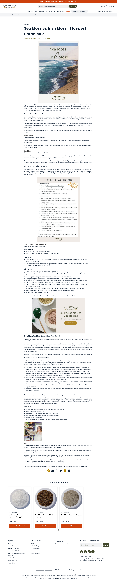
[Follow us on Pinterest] (69, 470)
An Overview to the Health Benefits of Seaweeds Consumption (45, 409)
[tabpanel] (20, 507)
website (67, 467)
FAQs (9, 543)
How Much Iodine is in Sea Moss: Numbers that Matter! (42, 415)
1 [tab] (58, 530)
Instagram (84, 467)
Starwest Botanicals (30, 398)
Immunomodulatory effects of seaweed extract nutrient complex (46, 419)
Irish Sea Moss (37, 117)
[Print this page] (56, 470)
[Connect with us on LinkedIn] (65, 470)
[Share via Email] (52, 470)
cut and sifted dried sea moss (40, 171)
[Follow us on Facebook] (48, 470)
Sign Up (105, 545)
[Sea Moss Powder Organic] (71, 498)
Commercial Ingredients (105, 11)
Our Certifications (13, 558)
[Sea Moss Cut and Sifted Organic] (45, 498)
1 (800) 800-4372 (85, 557)
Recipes (26, 24)
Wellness (41, 11)
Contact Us (11, 546)
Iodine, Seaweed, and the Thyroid (36, 411)
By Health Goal (50, 11)
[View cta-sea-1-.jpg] (58, 316)
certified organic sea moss (51, 398)
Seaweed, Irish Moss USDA (34, 417)
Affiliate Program (36, 546)
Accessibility (11, 563)
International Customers (15, 551)
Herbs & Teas (32, 11)
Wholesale (60, 542)
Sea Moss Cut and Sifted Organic (45, 516)
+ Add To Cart (19, 526)
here (37, 403)
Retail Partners (35, 553)
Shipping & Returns (13, 548)
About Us (33, 543)
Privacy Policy (48, 570)
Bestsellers (60, 11)
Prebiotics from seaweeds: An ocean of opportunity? (42, 413)
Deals (68, 11)
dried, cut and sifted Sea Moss (40, 251)
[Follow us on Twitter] (61, 470)
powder (67, 398)
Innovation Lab (12, 560)
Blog (32, 551)
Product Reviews (36, 548)
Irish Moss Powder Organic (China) (16, 516)
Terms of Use (40, 570)
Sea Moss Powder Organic (71, 515)
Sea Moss (27, 117)
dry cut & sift (77, 398)
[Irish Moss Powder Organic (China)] (20, 498)
